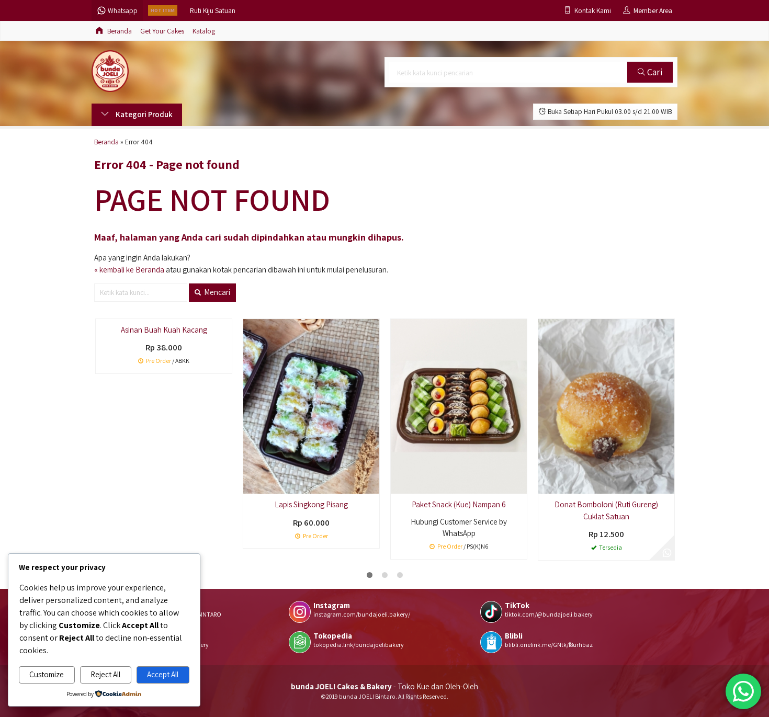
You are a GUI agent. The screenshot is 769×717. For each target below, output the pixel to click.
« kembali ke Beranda (129, 270)
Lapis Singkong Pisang (311, 504)
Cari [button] (653, 72)
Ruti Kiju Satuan (212, 10)
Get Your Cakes (162, 31)
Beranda (119, 31)
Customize (46, 674)
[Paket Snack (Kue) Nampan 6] (459, 406)
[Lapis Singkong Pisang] (311, 406)
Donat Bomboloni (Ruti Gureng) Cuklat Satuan (606, 510)
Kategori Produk (143, 114)
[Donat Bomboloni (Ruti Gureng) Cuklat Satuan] (606, 406)
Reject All (105, 674)
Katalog (204, 31)
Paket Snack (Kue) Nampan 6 (459, 504)
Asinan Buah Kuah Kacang (164, 330)
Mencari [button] (216, 292)
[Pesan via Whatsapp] (667, 553)
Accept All (162, 674)
